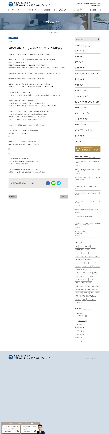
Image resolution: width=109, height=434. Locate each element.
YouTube (84, 253)
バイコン (95, 273)
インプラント (79, 256)
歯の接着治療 (79, 289)
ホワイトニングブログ (83, 113)
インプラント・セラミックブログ (87, 73)
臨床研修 (82, 296)
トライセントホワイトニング (83, 269)
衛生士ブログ (79, 79)
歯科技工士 (79, 292)
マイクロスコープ (91, 276)
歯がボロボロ (95, 286)
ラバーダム (93, 279)
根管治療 (87, 286)
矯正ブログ (79, 62)
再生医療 (88, 282)
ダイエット (96, 266)
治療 (92, 292)
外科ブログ (79, 85)
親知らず (78, 299)
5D (76, 246)
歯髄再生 (86, 292)
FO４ (93, 249)
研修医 (97, 292)
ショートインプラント (82, 263)
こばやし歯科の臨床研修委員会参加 (84, 216)
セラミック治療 (87, 266)
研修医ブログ (14, 37)
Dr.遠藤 (87, 249)
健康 (82, 282)
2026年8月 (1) (83, 315)
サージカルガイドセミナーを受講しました (86, 186)
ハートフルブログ (81, 119)
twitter (59, 183)
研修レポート (79, 51)
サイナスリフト (89, 259)
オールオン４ (79, 259)
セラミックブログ (81, 96)
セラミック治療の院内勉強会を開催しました (86, 209)
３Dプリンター (91, 299)
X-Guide (78, 253)
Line (53, 183)
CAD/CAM (87, 246)
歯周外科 (94, 289)
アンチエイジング (94, 253)
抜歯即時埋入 (79, 286)
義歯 (77, 296)
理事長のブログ (80, 124)
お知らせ (78, 141)
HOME (50, 32)
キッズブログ (79, 136)
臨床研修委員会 (91, 296)
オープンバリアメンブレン (92, 256)
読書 (84, 299)
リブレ (77, 282)
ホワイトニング (80, 276)
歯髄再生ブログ (80, 107)
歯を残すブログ (80, 90)
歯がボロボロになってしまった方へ (87, 102)
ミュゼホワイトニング (82, 279)
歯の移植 (87, 289)
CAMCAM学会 (79, 249)
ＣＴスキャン (79, 302)
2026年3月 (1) (83, 318)
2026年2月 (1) (83, 321)
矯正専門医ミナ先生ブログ (84, 130)
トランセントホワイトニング (83, 273)
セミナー (78, 266)
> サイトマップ (97, 356)
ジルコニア (93, 263)
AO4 (80, 246)
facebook (48, 183)
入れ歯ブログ (79, 56)
